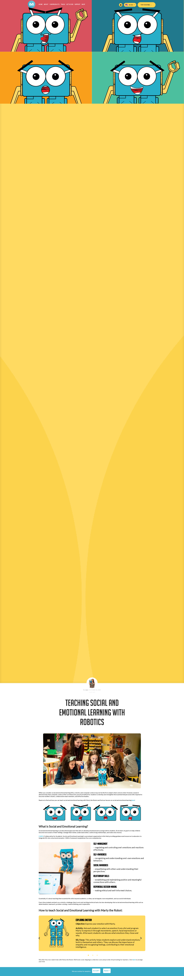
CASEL (41, 836)
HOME (40, 4)
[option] (92, 933)
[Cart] (120, 5)
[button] (39, 938)
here (133, 800)
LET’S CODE (69, 4)
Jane (86, 690)
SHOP (83, 4)
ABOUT (46, 4)
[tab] (88, 955)
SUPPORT (77, 4)
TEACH (63, 4)
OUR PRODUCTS (54, 4)
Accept (96, 971)
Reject (107, 971)
